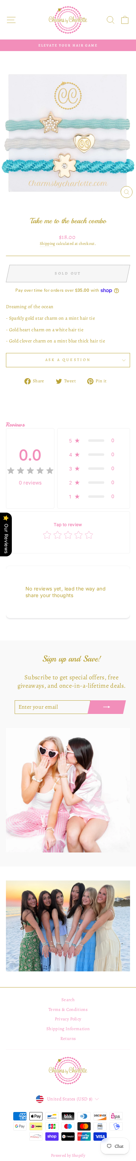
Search (68, 1000)
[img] (30, 472)
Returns (68, 1038)
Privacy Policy (68, 1019)
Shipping (47, 243)
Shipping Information (68, 1029)
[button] (93, 440)
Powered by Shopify (68, 1155)
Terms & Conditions (68, 1009)
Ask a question (68, 359)
